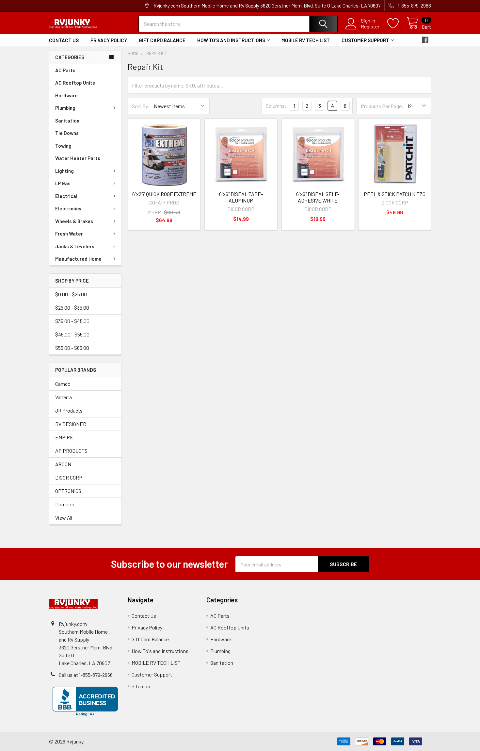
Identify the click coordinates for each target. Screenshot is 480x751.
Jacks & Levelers (74, 246)
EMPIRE (64, 437)
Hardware (66, 95)
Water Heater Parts (77, 158)
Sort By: (141, 106)
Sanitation (67, 120)
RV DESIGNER (70, 424)
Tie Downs (67, 133)
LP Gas (63, 183)
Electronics (68, 208)
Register (370, 26)
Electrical (66, 196)
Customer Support (365, 40)
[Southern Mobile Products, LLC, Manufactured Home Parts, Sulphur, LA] (85, 701)
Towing (63, 146)
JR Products (69, 410)
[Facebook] (425, 40)
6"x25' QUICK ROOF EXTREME (164, 194)
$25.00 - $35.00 (72, 307)
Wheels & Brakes (74, 221)
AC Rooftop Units (75, 83)
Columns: (276, 106)
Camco (63, 384)
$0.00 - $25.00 (71, 294)
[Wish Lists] (397, 23)
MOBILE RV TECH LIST (305, 40)
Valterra (63, 397)
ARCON (63, 464)
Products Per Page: (382, 106)
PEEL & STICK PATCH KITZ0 (394, 194)
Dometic (64, 504)
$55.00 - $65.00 (72, 348)
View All (63, 517)
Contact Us (64, 40)
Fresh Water (69, 234)
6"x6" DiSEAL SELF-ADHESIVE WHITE (317, 197)
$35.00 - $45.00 (72, 321)
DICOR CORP (68, 477)
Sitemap (141, 686)
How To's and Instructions (231, 40)
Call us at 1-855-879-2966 (86, 675)
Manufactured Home (78, 259)
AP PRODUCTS (71, 451)
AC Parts (65, 70)
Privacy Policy (108, 40)
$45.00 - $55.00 (72, 334)
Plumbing (65, 108)
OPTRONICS (68, 491)
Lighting (64, 171)
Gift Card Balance (162, 40)
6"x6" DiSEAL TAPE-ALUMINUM (241, 197)
